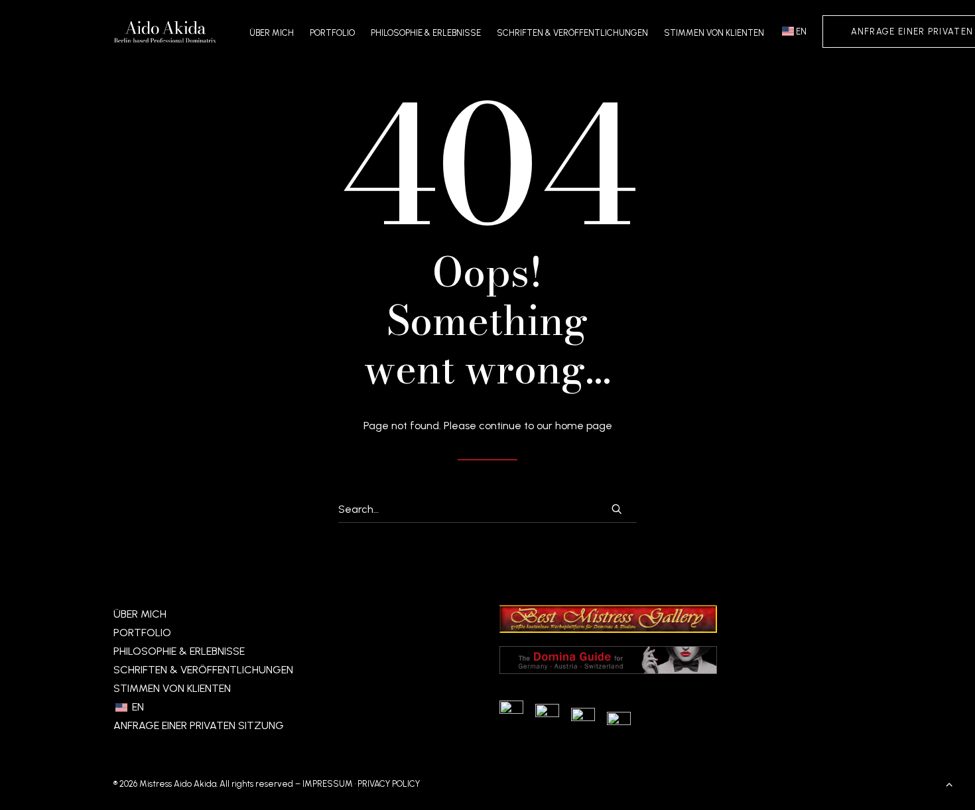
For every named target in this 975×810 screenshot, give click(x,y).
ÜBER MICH (271, 33)
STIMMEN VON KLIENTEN (714, 33)
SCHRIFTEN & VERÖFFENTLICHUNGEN (572, 33)
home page (583, 425)
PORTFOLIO (332, 33)
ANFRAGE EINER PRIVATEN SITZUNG (198, 725)
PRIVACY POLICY (389, 784)
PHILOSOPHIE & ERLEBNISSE (426, 33)
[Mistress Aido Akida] (165, 31)
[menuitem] (274, 32)
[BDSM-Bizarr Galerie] (608, 629)
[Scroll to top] (949, 783)
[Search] (487, 509)
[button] (617, 509)
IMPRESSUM (327, 784)
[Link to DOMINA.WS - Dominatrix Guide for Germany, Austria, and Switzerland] (608, 670)
